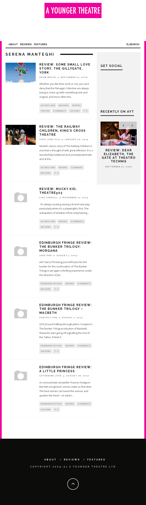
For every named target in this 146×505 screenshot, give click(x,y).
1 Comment (77, 167)
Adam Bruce (47, 77)
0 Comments (59, 111)
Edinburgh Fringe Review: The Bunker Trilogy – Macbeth (65, 309)
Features (40, 44)
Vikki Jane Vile (49, 139)
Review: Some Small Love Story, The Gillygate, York (64, 68)
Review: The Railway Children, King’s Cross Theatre (62, 130)
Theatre (45, 111)
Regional (64, 105)
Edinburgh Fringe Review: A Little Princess (65, 369)
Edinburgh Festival (51, 283)
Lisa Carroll (48, 198)
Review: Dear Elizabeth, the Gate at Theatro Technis (119, 155)
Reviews (26, 44)
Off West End (48, 105)
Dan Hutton (48, 318)
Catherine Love (50, 376)
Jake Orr (45, 255)
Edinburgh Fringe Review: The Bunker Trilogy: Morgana (65, 247)
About (13, 44)
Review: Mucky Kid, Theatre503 (58, 191)
